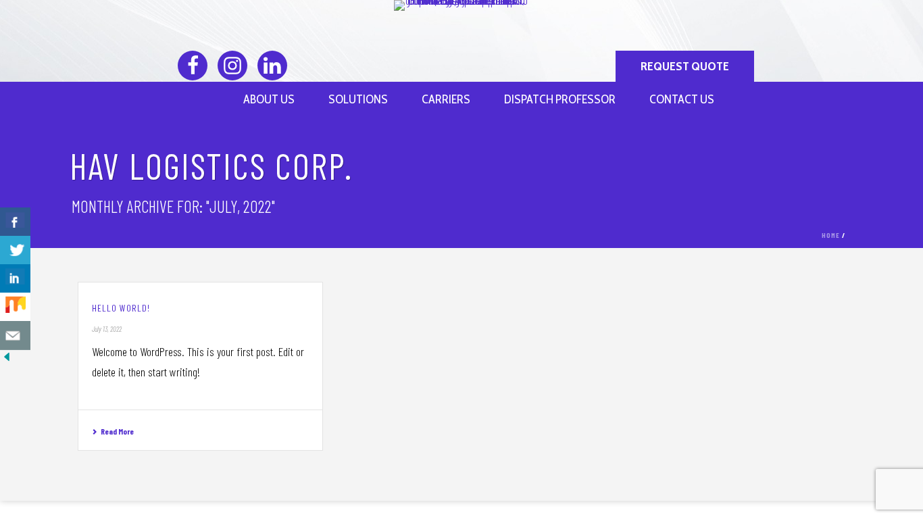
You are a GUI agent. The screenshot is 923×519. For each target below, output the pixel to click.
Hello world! (121, 308)
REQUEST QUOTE (685, 66)
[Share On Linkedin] (15, 278)
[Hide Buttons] (7, 358)
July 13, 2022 (107, 328)
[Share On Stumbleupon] (15, 307)
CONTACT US (681, 99)
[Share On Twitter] (15, 250)
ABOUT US (269, 99)
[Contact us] (15, 335)
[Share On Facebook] (15, 222)
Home (831, 235)
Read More (117, 431)
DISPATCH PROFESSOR (560, 99)
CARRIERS (446, 99)
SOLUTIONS (358, 99)
